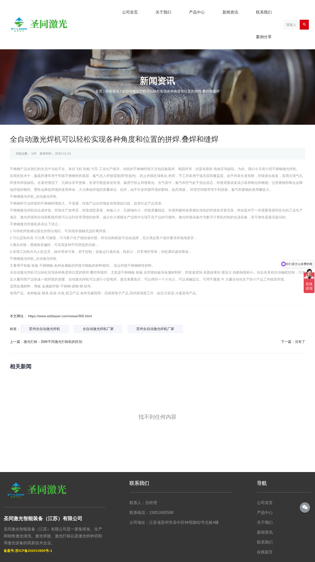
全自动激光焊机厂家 (98, 329)
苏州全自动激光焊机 (44, 329)
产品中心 (197, 12)
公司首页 (130, 12)
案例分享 (264, 37)
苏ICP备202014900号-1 (33, 551)
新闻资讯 (230, 12)
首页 (99, 91)
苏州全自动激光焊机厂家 (155, 329)
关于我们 (163, 12)
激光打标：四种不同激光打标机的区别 (53, 342)
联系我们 (264, 12)
